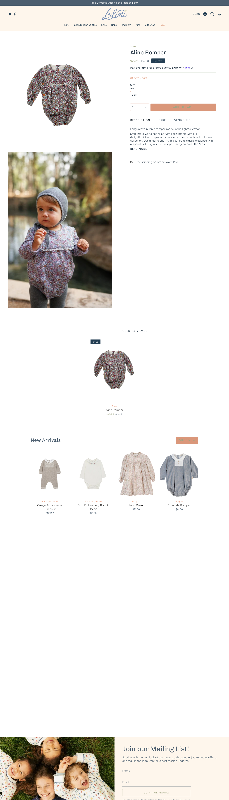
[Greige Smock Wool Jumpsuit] (50, 474)
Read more (138, 148)
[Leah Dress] (136, 474)
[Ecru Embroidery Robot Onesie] (93, 474)
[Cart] (219, 14)
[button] (212, 14)
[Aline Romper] (114, 371)
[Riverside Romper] (179, 474)
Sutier (133, 46)
